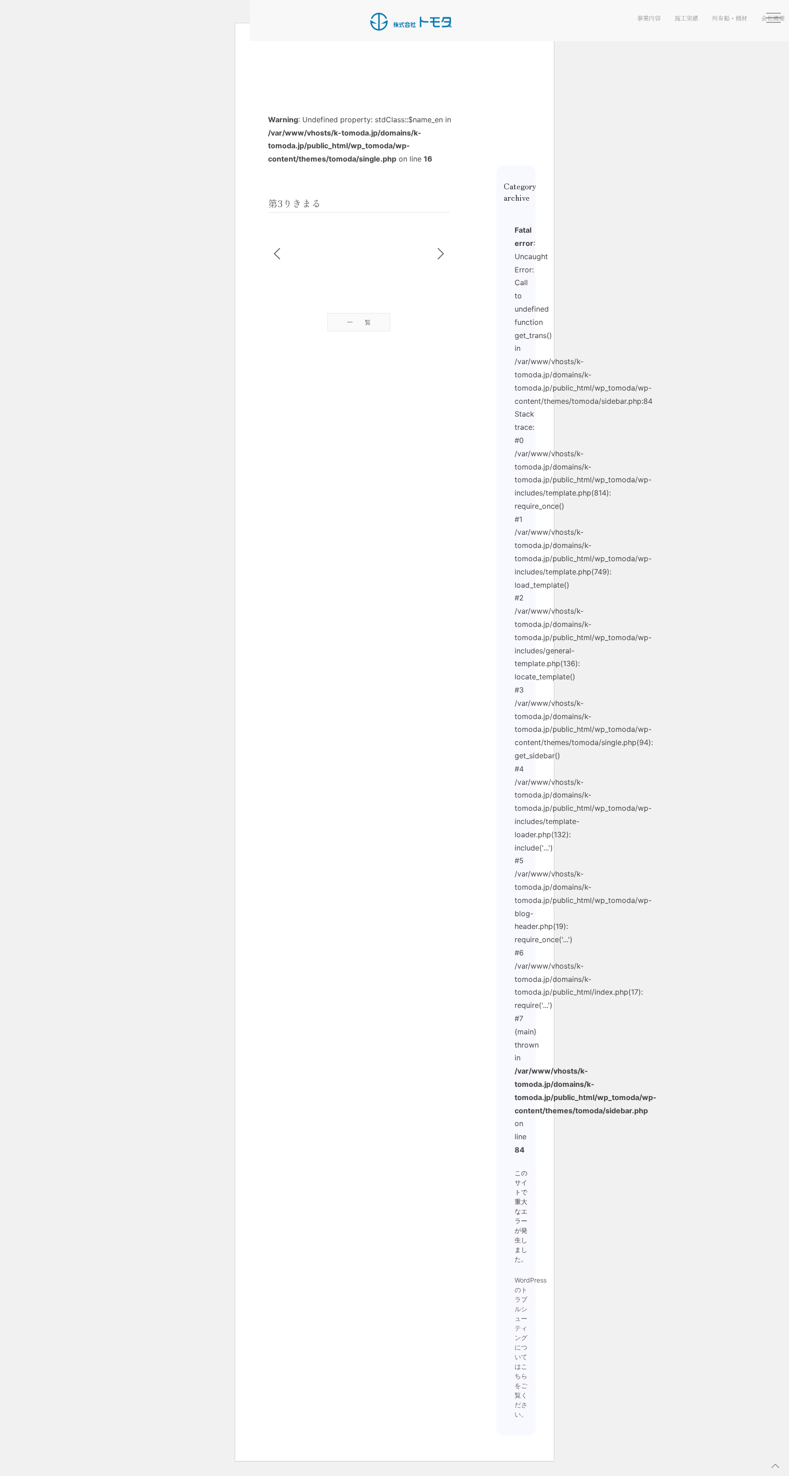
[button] (775, 1466)
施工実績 (686, 18)
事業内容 (649, 18)
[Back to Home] (411, 21)
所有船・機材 (729, 18)
